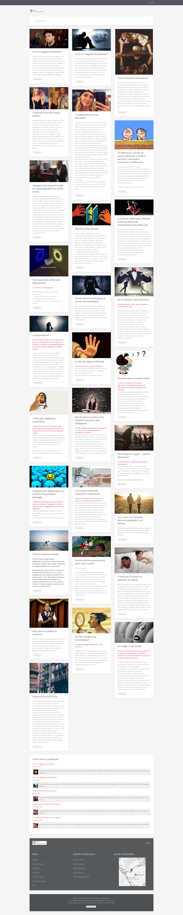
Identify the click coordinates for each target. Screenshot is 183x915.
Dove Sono (36, 872)
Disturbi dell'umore (79, 868)
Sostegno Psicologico (39, 881)
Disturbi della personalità (81, 877)
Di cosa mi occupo (38, 864)
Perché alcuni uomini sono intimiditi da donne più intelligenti (89, 420)
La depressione (40, 335)
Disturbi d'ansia (78, 860)
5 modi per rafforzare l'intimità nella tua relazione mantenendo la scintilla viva (134, 221)
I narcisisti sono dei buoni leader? (46, 804)
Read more (37, 79)
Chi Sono (35, 860)
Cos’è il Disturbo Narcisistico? (133, 78)
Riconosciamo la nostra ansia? (134, 378)
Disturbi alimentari (79, 864)
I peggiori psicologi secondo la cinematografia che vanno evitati (47, 188)
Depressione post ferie (44, 696)
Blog (33, 885)
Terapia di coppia (38, 877)
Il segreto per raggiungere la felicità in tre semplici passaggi (47, 494)
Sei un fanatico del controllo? (133, 299)
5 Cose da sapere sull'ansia (89, 361)
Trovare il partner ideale (45, 554)
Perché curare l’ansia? (86, 228)
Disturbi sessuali (78, 872)
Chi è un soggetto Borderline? (91, 54)
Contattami (36, 868)
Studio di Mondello (124, 854)
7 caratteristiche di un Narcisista (45, 817)
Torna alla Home (40, 21)
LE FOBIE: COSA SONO (129, 646)
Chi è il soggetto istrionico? (47, 51)
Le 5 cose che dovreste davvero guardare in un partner (130, 520)
